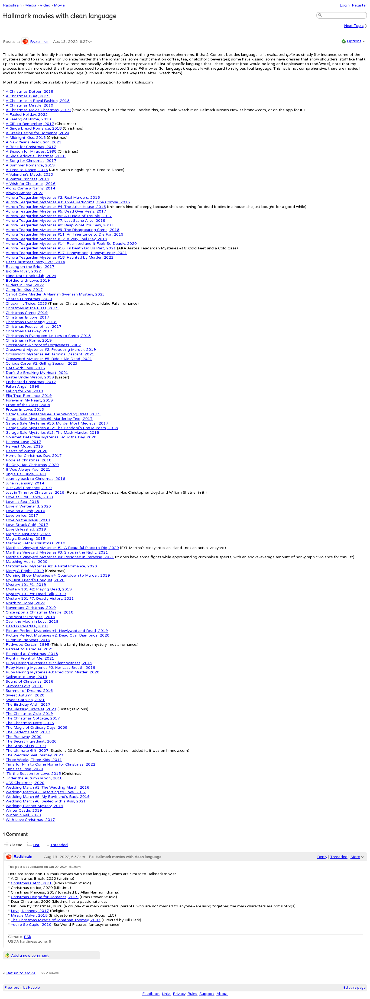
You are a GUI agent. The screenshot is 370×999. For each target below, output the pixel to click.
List (36, 845)
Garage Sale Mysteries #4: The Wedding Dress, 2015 (53, 414)
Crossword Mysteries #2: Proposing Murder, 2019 (51, 349)
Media (30, 5)
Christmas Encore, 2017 (27, 317)
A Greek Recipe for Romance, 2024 (37, 133)
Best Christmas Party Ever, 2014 (35, 262)
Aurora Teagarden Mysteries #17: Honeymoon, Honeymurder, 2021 (66, 252)
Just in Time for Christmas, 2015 (35, 492)
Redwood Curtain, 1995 (27, 644)
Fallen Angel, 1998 (22, 386)
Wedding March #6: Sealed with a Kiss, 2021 (46, 801)
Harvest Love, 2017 (23, 441)
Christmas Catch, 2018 (32, 883)
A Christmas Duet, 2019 (28, 96)
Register (359, 5)
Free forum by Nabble (22, 988)
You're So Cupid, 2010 (31, 924)
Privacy (179, 993)
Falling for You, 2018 (24, 391)
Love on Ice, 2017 (22, 515)
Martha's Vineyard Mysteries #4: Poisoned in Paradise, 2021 (60, 557)
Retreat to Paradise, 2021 (29, 649)
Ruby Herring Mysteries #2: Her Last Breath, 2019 (50, 667)
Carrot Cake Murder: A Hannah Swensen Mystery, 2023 (55, 294)
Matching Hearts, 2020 (26, 561)
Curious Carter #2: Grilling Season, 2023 (41, 363)
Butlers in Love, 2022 (25, 285)
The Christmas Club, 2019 (29, 713)
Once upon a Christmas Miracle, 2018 (39, 612)
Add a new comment (30, 955)
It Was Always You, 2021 (28, 469)
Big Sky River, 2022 (23, 271)
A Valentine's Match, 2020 (29, 174)
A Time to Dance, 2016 (27, 170)
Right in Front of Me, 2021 (30, 658)
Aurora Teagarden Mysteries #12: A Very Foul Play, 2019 (56, 239)
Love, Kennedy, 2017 (30, 910)
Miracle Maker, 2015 (29, 915)
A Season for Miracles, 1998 (31, 151)
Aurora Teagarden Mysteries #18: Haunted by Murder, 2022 (59, 257)
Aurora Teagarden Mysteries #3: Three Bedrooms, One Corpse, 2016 (68, 202)
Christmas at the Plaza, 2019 (32, 308)
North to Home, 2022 (25, 603)
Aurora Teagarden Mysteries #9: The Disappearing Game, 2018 (62, 229)
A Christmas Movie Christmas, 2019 (38, 110)
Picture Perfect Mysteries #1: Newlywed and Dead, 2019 (57, 630)
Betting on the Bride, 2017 (30, 266)
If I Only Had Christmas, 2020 (32, 464)
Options (354, 41)
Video (45, 5)
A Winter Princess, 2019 (27, 179)
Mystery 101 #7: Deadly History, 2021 (40, 598)
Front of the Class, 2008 (28, 405)
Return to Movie (20, 973)
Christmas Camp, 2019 (27, 312)
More (355, 857)
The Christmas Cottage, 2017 (33, 718)
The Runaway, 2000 (23, 736)
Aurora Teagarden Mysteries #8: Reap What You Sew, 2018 (59, 225)
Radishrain (12, 5)
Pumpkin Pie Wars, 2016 (28, 640)
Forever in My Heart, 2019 (29, 400)
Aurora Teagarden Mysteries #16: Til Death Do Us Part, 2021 (61, 248)
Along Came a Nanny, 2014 (30, 188)
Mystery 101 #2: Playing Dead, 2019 (39, 589)
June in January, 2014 (25, 483)
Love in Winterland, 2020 (28, 506)
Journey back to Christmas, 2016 (35, 478)
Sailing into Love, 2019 (26, 676)
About (222, 993)
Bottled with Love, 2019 (28, 280)
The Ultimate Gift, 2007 (27, 750)
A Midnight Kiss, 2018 (26, 137)
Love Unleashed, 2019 (26, 529)
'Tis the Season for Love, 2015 (33, 773)
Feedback (151, 993)
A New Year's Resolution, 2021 (33, 142)
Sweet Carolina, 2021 (25, 700)
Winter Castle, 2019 (24, 810)
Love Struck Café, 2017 (27, 524)
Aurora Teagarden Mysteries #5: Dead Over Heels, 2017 (56, 211)
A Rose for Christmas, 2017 (31, 146)
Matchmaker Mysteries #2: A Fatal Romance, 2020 (51, 566)
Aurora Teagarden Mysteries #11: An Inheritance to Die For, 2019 (65, 234)
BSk (27, 936)
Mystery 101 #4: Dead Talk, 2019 (36, 594)
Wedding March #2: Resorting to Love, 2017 (46, 792)
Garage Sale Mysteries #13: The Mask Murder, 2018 (52, 432)
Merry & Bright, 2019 (25, 570)
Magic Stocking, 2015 (25, 538)
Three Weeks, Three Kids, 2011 (34, 759)
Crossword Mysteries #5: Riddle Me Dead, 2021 (49, 358)
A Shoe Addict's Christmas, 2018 (36, 156)
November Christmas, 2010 (31, 607)
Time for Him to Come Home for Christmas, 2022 (50, 764)
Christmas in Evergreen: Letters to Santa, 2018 (48, 335)
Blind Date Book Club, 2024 (31, 276)
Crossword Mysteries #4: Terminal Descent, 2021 (50, 354)
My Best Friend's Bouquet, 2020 (35, 580)
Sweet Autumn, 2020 (25, 695)
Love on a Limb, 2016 (25, 511)
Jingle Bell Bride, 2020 (26, 474)
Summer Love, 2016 (24, 686)
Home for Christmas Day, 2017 (34, 455)
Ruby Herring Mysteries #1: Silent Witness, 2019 (49, 663)
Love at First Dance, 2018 (29, 497)
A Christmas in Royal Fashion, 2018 (38, 100)
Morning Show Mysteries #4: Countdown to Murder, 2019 (58, 575)
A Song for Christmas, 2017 (31, 160)
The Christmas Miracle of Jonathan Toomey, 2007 (55, 920)
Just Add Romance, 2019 (29, 488)
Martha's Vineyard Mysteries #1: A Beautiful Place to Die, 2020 (62, 547)
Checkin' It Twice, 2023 (26, 303)
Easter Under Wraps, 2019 (30, 377)
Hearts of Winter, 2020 (26, 451)
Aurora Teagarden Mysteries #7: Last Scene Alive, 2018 (55, 220)
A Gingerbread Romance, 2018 (34, 128)
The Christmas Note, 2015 (30, 723)
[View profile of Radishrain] (25, 41)
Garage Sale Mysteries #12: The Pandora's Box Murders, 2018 (62, 428)
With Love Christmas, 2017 (30, 819)
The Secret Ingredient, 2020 (31, 741)
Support (206, 993)
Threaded (59, 845)
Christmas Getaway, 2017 (29, 331)
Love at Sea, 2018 (22, 501)
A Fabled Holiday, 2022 (27, 114)
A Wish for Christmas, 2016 (31, 183)
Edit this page (354, 988)
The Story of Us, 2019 (26, 746)
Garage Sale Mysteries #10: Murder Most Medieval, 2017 (57, 423)
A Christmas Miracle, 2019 (29, 105)
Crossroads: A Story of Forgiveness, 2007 (43, 345)
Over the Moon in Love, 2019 (32, 621)
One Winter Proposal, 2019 (30, 617)
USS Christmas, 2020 (25, 782)
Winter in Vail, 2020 (23, 815)
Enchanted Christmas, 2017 (31, 382)
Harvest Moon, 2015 (24, 446)
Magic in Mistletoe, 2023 (28, 534)
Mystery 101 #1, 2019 (26, 584)
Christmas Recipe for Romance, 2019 (45, 897)
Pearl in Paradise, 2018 (27, 626)
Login (345, 5)
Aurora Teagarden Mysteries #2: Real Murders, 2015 (53, 197)
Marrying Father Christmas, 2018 (35, 543)
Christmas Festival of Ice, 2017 (33, 326)
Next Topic (353, 26)
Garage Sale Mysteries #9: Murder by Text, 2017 (49, 418)
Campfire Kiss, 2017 (24, 289)
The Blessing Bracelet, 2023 (31, 709)
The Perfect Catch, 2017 (28, 732)
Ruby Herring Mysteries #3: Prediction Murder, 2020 (52, 672)
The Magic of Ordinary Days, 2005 (36, 727)
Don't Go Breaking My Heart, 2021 (37, 372)
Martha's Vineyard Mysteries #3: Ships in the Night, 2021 (57, 552)
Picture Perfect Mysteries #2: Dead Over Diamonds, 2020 (57, 635)
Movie (59, 5)
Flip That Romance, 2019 (29, 395)
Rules (192, 993)
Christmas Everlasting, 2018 (31, 322)
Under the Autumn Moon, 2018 (34, 778)
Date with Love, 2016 (25, 368)
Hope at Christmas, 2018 (28, 460)
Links (166, 993)
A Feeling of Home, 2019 (28, 119)
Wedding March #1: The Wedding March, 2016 (47, 787)
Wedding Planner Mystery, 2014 (34, 806)
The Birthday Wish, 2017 (28, 704)
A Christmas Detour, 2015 (29, 91)
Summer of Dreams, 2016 (29, 690)
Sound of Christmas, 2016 (29, 681)
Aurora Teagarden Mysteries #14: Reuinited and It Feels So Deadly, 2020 (71, 243)
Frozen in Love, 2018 (25, 409)
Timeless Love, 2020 (24, 769)
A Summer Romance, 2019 (30, 165)
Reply (322, 857)
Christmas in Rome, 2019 (29, 340)
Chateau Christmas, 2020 (29, 299)
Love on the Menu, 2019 (28, 520)
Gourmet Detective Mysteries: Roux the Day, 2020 (51, 437)
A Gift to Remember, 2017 (30, 123)
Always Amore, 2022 (24, 193)
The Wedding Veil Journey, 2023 (34, 755)
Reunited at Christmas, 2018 (32, 653)
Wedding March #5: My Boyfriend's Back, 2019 (48, 796)
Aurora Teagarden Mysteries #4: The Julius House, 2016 (56, 206)
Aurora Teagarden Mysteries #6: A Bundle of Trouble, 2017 (59, 216)
